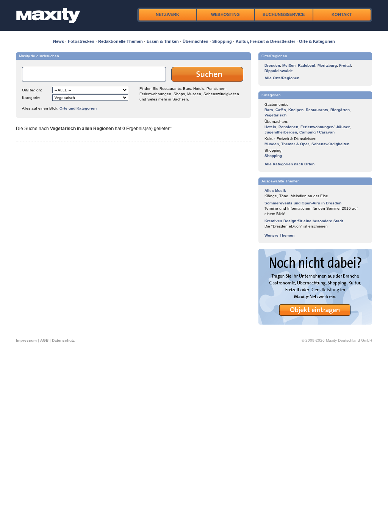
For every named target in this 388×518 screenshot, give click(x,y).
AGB (44, 340)
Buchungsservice (284, 14)
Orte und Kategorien (78, 108)
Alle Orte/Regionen (281, 78)
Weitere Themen (279, 235)
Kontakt (342, 14)
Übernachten (195, 41)
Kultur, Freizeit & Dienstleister (265, 41)
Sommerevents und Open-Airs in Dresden (302, 203)
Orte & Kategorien (317, 41)
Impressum (26, 340)
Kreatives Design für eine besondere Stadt (303, 221)
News (58, 41)
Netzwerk (167, 14)
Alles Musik (275, 190)
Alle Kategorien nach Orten (289, 164)
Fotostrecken (81, 41)
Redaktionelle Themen (120, 41)
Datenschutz (63, 340)
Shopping (222, 41)
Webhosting (225, 14)
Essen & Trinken (163, 41)
